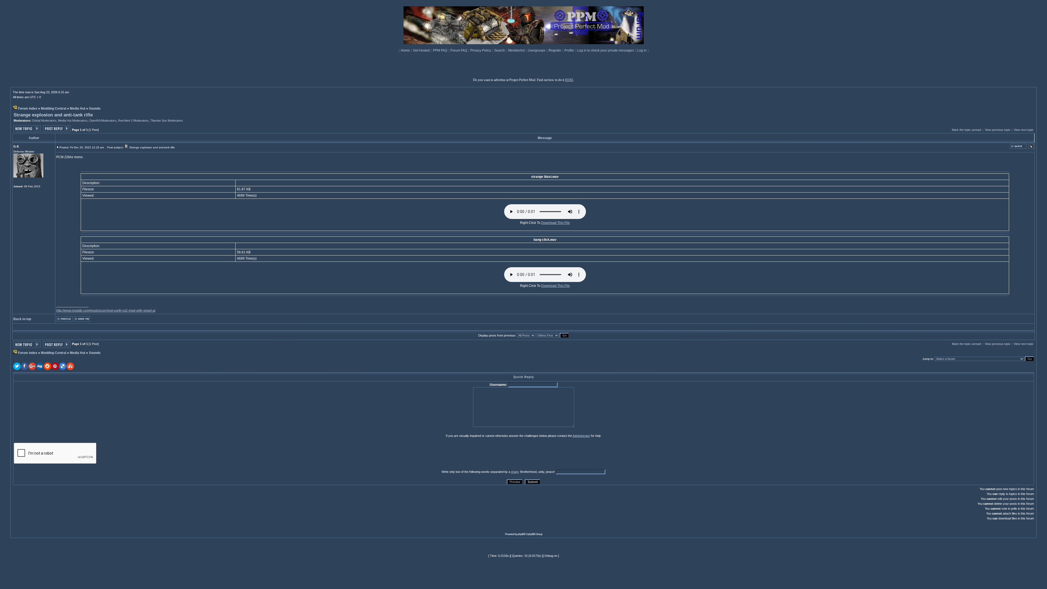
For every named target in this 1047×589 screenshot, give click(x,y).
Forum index (27, 108)
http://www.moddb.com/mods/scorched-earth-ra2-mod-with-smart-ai (105, 310)
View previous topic (997, 129)
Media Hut (77, 108)
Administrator (581, 435)
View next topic (1024, 129)
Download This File (555, 223)
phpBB (521, 534)
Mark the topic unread (966, 129)
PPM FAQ (440, 50)
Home (406, 50)
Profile (569, 50)
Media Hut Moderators (73, 120)
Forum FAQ (459, 50)
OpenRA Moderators (102, 120)
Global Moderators (44, 120)
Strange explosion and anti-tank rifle (53, 115)
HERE (569, 80)
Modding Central (53, 108)
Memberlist (516, 50)
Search (500, 50)
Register (555, 50)
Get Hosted (422, 50)
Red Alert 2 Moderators (133, 120)
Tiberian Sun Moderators (166, 120)
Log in (641, 50)
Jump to (927, 358)
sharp (515, 471)
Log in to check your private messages (606, 50)
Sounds (95, 108)
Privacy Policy (481, 50)
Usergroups (537, 50)
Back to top (22, 319)
